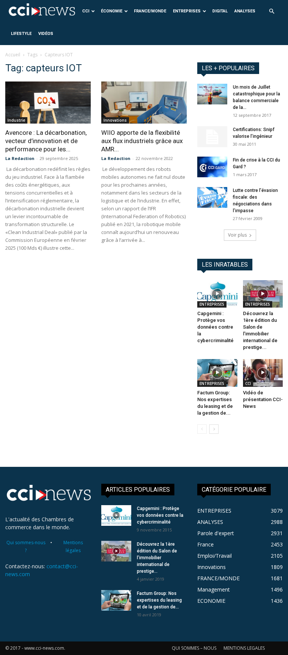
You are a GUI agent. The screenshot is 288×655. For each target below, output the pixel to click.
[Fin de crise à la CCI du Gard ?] (212, 167)
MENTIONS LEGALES (244, 648)
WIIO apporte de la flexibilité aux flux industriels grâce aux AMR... (142, 141)
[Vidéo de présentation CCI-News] (263, 372)
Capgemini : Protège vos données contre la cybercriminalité (215, 327)
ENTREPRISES (187, 11)
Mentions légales (73, 546)
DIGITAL (220, 11)
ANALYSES (244, 11)
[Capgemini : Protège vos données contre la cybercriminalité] (217, 294)
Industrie (16, 120)
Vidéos (45, 33)
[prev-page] (202, 429)
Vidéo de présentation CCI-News (263, 399)
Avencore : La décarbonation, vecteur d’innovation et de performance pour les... (46, 141)
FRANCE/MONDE (150, 11)
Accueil (12, 54)
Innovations (115, 120)
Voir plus (237, 235)
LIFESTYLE (21, 33)
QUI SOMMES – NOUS (194, 648)
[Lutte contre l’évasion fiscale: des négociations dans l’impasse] (212, 197)
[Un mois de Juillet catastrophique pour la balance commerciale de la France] (212, 94)
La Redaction (19, 158)
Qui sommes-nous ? (25, 546)
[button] (271, 11)
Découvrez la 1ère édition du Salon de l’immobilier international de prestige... (157, 558)
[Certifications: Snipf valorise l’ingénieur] (212, 136)
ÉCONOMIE (111, 11)
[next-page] (214, 429)
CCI (85, 11)
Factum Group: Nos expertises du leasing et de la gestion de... (159, 600)
